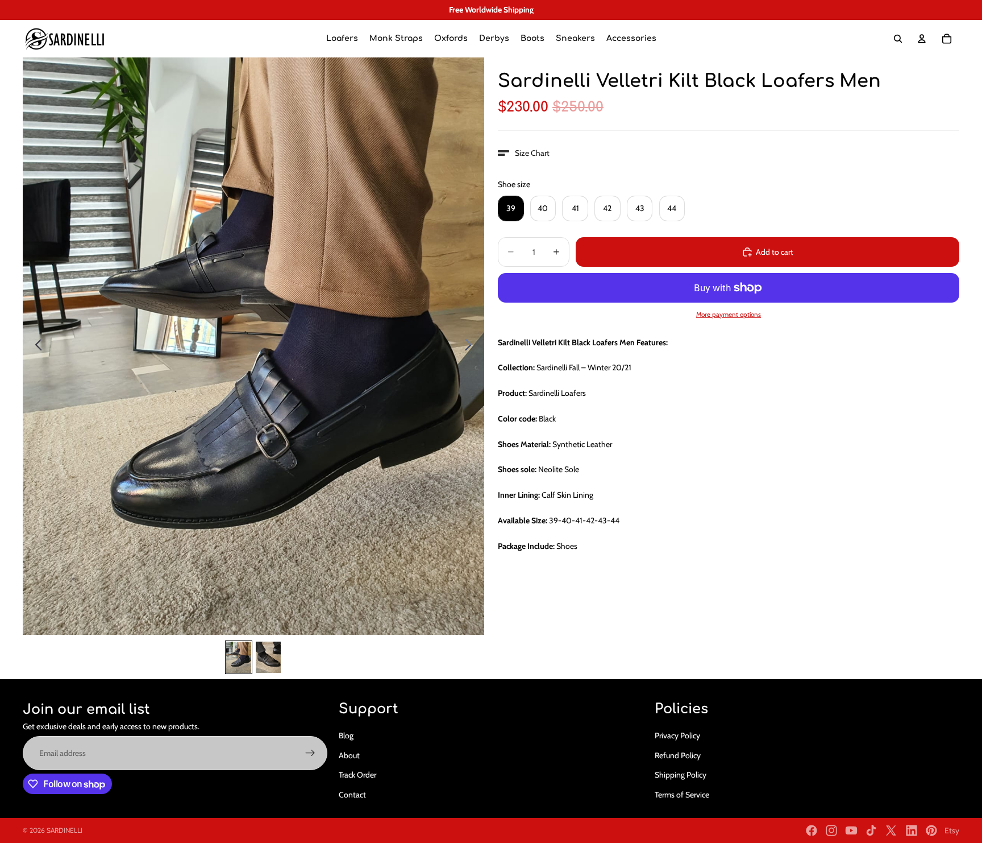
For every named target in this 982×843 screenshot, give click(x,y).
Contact (352, 795)
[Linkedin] (911, 830)
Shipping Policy (680, 775)
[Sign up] (310, 753)
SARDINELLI (64, 830)
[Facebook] (811, 830)
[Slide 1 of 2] (238, 657)
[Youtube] (851, 830)
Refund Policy (678, 755)
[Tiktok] (871, 830)
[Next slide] (471, 346)
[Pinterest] (931, 830)
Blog (346, 735)
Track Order (357, 775)
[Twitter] (891, 830)
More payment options (728, 315)
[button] (524, 153)
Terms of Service (682, 795)
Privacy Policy (677, 735)
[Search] (897, 38)
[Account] (921, 38)
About (349, 755)
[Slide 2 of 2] (268, 657)
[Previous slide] (35, 346)
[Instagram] (831, 830)
